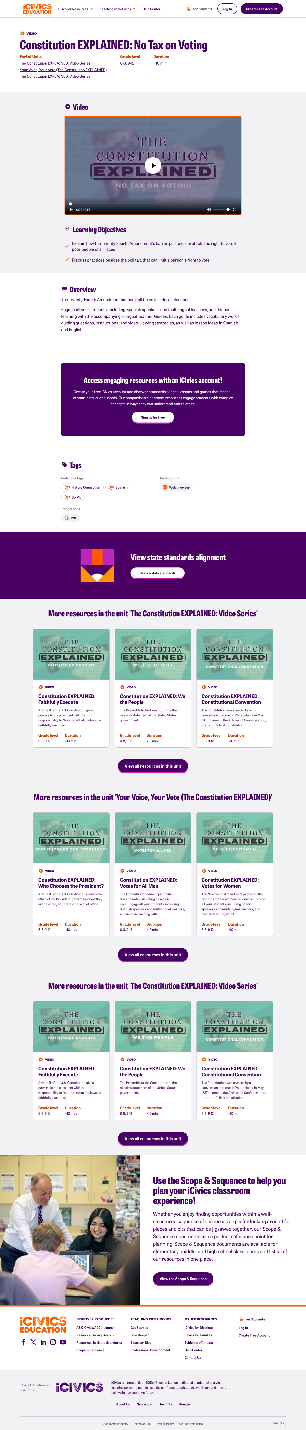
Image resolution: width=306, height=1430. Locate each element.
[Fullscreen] (234, 209)
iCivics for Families (198, 1335)
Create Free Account (261, 8)
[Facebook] (23, 1341)
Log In (227, 8)
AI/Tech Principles (191, 1423)
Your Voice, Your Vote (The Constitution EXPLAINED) (63, 69)
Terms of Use (142, 1423)
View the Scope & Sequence (183, 1278)
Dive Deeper (140, 1335)
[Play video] (153, 165)
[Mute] (208, 209)
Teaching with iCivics (115, 8)
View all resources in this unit (153, 766)
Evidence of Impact (199, 1342)
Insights (166, 1404)
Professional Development (150, 1350)
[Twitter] (33, 1341)
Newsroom (145, 1404)
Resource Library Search (95, 1335)
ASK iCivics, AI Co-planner (95, 1327)
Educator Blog (141, 1342)
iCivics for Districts (199, 1327)
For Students (202, 8)
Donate (184, 1404)
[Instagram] (53, 1341)
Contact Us (193, 1357)
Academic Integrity (115, 1423)
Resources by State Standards (99, 1342)
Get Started (139, 1327)
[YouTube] (63, 1341)
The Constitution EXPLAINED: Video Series (55, 63)
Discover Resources (73, 8)
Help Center (151, 8)
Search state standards (157, 573)
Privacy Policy (164, 1423)
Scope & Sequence (90, 1350)
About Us (123, 1404)
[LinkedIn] (43, 1341)
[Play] (71, 209)
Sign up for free (153, 417)
